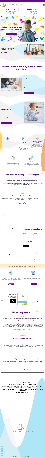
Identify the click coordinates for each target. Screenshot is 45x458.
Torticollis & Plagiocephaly (22, 142)
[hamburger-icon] (44, 5)
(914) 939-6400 (12, 13)
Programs (17, 433)
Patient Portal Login (14, 456)
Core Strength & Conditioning (13, 161)
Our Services (12, 433)
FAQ (29, 433)
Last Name (35, 233)
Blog (27, 433)
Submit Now (26, 246)
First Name (24, 233)
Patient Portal (22, 433)
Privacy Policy (21, 456)
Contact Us (33, 433)
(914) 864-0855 (34, 13)
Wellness (33, 276)
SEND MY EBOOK (13, 301)
